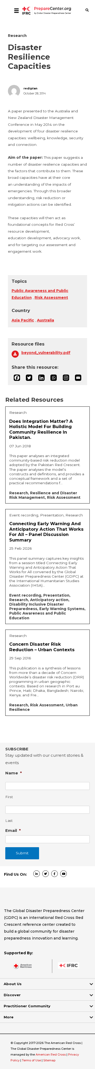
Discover (12, 995)
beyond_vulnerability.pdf (45, 353)
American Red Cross (51, 1054)
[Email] (78, 378)
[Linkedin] (41, 378)
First (9, 797)
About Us (13, 984)
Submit (22, 853)
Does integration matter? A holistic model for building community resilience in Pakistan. (41, 429)
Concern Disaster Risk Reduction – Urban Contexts (42, 646)
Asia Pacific (23, 320)
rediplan (30, 88)
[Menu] (16, 10)
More (8, 1017)
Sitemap (49, 1060)
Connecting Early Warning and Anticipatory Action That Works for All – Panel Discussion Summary (46, 532)
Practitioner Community (27, 1006)
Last (9, 821)
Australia (45, 320)
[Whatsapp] (53, 378)
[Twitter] (29, 378)
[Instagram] (66, 378)
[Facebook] (17, 378)
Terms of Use (31, 1060)
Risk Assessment (51, 297)
